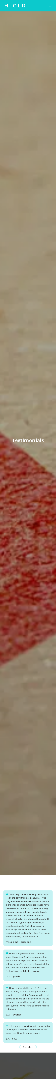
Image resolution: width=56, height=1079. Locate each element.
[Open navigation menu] (50, 5)
